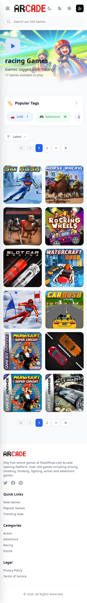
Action (7, 533)
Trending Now (13, 514)
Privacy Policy (12, 570)
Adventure (10, 539)
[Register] (80, 8)
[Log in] (69, 8)
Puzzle (7, 551)
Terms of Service (15, 576)
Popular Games (14, 508)
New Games (11, 502)
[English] (59, 8)
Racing (8, 545)
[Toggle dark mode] (49, 8)
